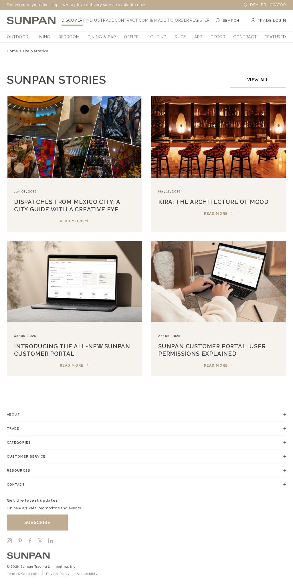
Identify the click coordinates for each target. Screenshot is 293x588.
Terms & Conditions (23, 574)
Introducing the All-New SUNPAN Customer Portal (72, 350)
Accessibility (87, 574)
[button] (72, 20)
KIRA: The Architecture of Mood (213, 201)
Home (12, 51)
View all (258, 80)
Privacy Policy (58, 574)
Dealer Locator (268, 5)
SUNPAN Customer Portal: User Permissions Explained (212, 350)
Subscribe (37, 522)
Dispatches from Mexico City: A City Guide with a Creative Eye (67, 205)
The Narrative (35, 51)
